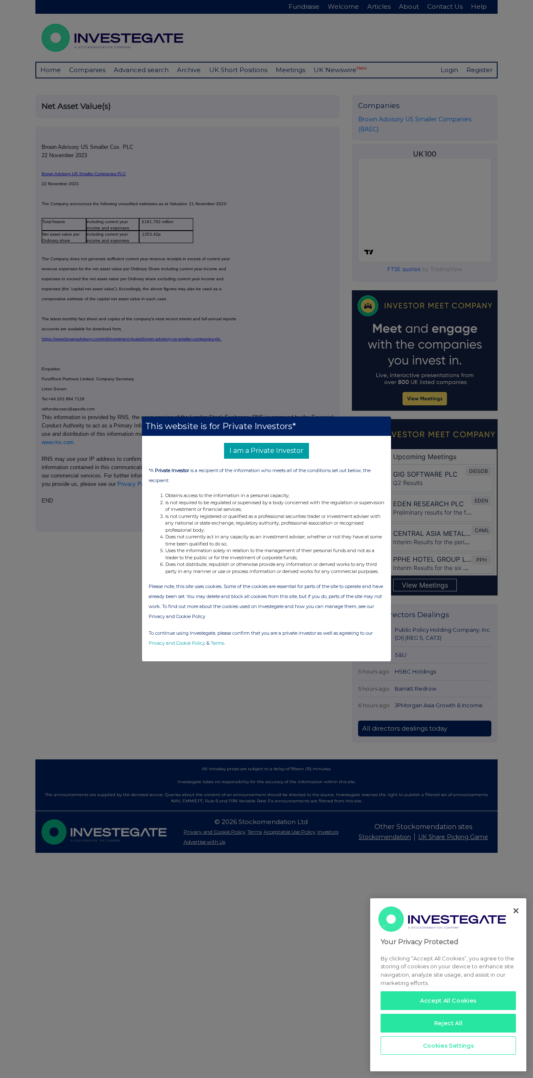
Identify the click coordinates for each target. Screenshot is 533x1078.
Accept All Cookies (448, 1000)
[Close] (516, 911)
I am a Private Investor (266, 451)
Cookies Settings (448, 1045)
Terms (217, 643)
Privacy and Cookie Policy (177, 643)
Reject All (448, 1023)
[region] (448, 984)
